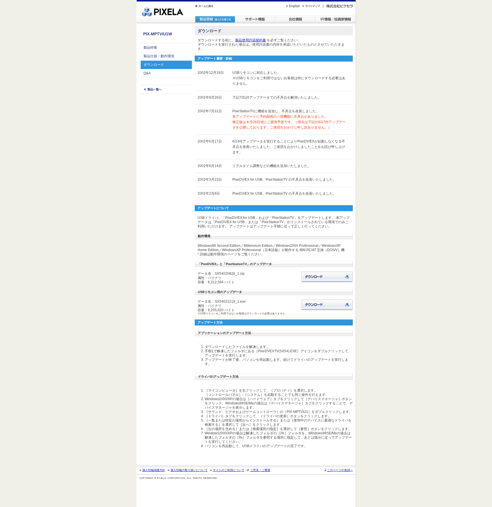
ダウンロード (154, 65)
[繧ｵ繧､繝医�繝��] (312, 6)
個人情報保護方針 (153, 470)
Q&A (147, 73)
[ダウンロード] (327, 277)
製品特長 (150, 48)
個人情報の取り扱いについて (189, 470)
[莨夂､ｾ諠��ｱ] (295, 19)
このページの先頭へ (340, 470)
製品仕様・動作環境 (159, 56)
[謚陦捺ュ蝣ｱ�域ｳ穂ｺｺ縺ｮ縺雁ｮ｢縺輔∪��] (262, 6)
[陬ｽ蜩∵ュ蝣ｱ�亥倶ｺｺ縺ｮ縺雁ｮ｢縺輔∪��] (215, 19)
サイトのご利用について (228, 470)
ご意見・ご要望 (260, 470)
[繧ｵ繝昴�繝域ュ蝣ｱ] (255, 19)
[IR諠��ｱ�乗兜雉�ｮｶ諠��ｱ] (335, 19)
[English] (294, 6)
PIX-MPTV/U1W (157, 34)
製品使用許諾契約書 (250, 40)
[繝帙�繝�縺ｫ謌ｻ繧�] (204, 6)
